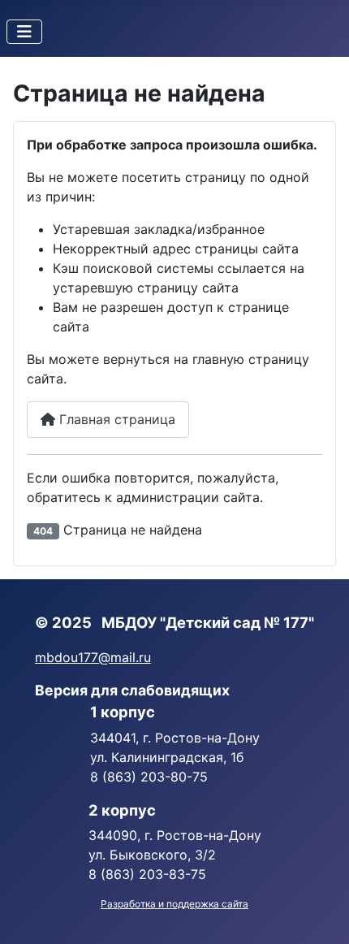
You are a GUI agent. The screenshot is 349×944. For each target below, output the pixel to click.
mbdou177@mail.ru (93, 657)
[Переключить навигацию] (24, 31)
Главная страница (115, 419)
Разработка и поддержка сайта (174, 904)
